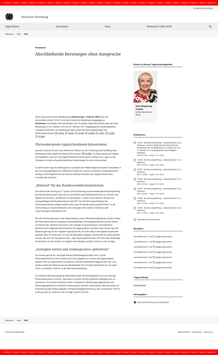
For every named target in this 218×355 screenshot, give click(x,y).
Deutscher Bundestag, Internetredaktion (153, 302)
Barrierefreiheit (184, 332)
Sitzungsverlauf (140, 285)
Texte (107, 26)
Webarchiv (9, 34)
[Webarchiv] (26, 16)
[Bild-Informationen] (153, 99)
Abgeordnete (12, 26)
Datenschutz (197, 332)
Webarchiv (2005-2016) (159, 26)
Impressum (208, 332)
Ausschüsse (62, 26)
